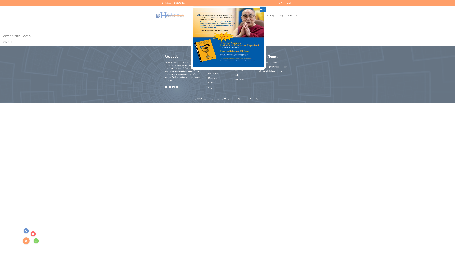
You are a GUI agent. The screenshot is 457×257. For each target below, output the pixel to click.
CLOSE (262, 9)
